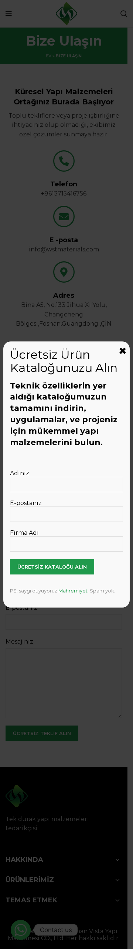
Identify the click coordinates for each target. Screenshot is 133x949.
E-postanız (26, 502)
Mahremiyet (73, 591)
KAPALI (123, 351)
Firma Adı (24, 532)
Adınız (19, 473)
